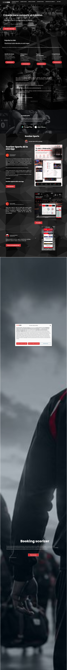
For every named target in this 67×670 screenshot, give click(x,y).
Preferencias (45, 343)
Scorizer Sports (15, 1)
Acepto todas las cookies (22, 343)
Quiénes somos (23, 1)
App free (59, 1)
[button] (50, 325)
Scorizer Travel (40, 1)
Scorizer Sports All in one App (35, 141)
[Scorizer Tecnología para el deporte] (6, 2)
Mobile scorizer (31, 1)
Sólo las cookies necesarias (33, 343)
